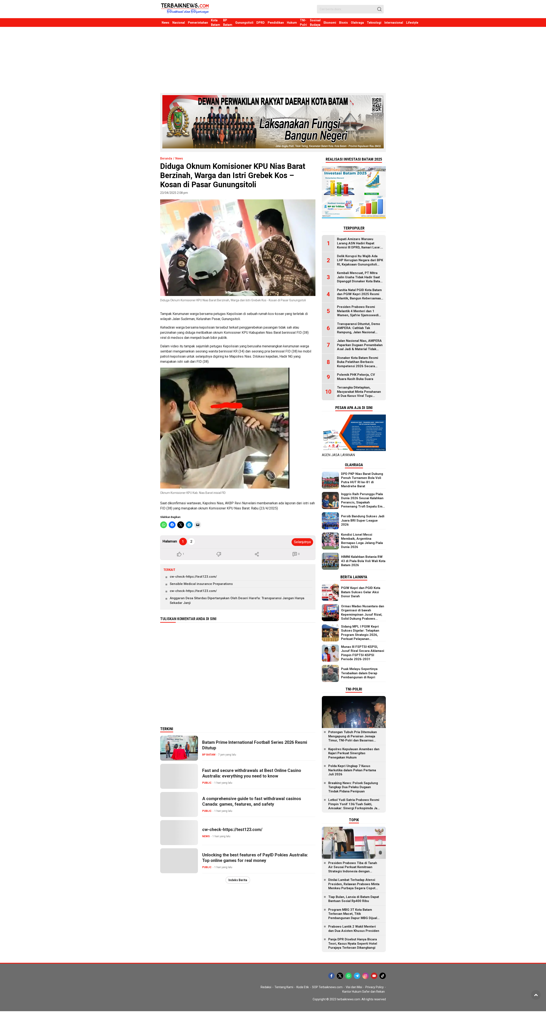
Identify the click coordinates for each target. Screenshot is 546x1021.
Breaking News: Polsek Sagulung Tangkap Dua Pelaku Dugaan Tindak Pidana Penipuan (353, 787)
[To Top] (536, 995)
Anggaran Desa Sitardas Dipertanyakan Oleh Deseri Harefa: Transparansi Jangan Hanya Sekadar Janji (237, 600)
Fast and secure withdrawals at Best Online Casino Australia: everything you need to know (251, 773)
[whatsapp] (348, 976)
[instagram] (365, 976)
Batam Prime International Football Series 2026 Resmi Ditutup (254, 745)
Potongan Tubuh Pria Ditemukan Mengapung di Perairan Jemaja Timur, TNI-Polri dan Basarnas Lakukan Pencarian (352, 738)
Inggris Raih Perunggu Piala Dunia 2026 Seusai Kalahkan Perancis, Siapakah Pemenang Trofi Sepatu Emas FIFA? (363, 502)
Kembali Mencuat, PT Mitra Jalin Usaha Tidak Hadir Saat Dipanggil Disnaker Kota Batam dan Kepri (360, 279)
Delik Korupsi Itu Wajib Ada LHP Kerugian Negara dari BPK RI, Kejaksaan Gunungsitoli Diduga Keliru (360, 262)
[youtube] (374, 976)
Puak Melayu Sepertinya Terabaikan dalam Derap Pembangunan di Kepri (359, 673)
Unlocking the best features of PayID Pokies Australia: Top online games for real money (255, 857)
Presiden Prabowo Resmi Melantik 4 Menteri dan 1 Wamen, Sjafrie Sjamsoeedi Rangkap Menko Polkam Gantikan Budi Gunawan (358, 315)
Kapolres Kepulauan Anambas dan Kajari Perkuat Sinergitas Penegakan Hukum (353, 753)
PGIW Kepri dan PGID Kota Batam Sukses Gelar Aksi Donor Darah (360, 592)
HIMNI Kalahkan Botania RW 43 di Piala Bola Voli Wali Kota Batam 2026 (363, 561)
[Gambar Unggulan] (237, 247)
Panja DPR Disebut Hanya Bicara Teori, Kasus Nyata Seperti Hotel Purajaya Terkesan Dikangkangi (352, 943)
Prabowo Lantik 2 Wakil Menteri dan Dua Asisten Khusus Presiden (353, 929)
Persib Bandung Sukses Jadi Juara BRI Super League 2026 (362, 520)
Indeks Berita (237, 880)
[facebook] (331, 976)
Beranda (166, 158)
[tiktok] (382, 976)
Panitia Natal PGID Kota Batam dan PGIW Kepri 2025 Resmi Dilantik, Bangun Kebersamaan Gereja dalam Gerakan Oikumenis (360, 298)
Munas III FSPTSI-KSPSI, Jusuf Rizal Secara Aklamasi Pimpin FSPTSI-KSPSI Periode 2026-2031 (362, 653)
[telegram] (357, 976)
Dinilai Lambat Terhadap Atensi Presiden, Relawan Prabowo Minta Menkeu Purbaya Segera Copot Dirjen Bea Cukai (353, 886)
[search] (379, 9)
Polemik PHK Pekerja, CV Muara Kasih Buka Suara (356, 377)
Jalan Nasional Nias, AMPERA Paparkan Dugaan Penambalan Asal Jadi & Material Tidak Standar (360, 347)
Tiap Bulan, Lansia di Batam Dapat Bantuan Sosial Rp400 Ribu (353, 899)
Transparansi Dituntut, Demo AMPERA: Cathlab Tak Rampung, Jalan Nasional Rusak (358, 330)
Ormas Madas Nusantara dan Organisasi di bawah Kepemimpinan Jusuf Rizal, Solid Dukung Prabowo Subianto (362, 614)
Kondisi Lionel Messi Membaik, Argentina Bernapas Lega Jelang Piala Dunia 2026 (362, 541)
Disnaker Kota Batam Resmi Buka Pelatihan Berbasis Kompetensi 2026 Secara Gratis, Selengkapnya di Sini (358, 364)
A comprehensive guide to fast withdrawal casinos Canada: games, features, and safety (251, 801)
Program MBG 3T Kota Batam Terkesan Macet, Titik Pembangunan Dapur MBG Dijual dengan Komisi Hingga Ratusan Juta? (352, 918)
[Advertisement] (273, 59)
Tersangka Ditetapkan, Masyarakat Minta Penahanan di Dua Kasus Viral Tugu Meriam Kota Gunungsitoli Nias (360, 394)
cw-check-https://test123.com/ (193, 577)
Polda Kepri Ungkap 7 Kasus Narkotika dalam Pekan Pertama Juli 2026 (352, 770)
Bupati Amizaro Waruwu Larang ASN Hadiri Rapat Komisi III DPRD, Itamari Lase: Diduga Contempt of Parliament (358, 247)
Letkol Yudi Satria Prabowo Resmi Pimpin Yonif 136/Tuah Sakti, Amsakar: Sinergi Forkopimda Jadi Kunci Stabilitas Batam (354, 806)
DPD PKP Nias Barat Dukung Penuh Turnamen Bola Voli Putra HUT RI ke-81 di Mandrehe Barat (362, 480)
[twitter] (340, 976)
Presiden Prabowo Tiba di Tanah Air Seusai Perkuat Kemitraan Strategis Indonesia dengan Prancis (352, 869)
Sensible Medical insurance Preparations (201, 584)
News (179, 158)
